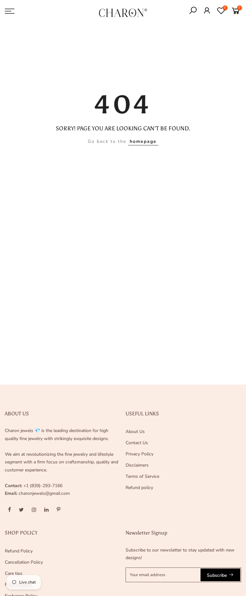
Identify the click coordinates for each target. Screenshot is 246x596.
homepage (143, 141)
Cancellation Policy (24, 562)
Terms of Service (142, 476)
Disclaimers (137, 465)
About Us (135, 432)
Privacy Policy (139, 454)
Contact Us (137, 443)
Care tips (13, 573)
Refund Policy (19, 551)
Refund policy (139, 488)
